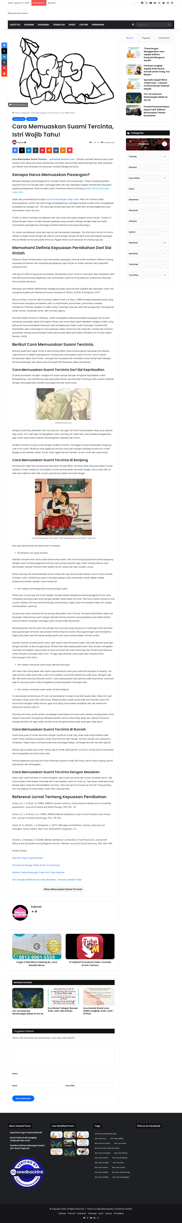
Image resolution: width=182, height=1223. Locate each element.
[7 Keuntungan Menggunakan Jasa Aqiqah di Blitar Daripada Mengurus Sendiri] (134, 52)
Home (17, 113)
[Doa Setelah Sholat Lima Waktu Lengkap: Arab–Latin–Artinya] (99, 996)
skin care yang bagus (120, 1177)
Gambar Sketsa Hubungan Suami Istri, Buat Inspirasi (38, 872)
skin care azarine (101, 1158)
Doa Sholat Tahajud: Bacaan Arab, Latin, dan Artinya (63, 1009)
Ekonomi (29, 24)
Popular (146, 38)
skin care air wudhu (102, 1143)
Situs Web (70, 1085)
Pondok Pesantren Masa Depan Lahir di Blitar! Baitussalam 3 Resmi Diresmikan (156, 111)
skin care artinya (120, 1153)
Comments (164, 38)
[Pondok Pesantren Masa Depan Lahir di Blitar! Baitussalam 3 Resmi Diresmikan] (134, 110)
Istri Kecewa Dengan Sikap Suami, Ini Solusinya (36, 865)
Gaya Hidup (19, 119)
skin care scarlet (118, 1167)
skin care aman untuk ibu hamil (107, 1148)
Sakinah (20, 142)
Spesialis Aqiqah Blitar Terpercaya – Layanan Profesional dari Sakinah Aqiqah (81, 3)
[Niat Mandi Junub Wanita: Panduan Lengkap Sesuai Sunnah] (70, 1152)
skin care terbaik (101, 1172)
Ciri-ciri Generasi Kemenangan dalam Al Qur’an (27, 1012)
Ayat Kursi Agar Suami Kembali (27, 858)
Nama (15, 1073)
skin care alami (120, 1143)
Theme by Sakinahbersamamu (100, 1209)
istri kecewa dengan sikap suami (62, 199)
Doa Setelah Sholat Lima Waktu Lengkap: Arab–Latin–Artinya (98, 1011)
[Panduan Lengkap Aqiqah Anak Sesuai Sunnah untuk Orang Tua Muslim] (134, 69)
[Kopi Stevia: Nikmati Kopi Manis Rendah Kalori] (83, 1151)
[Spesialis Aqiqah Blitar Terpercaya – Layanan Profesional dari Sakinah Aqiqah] (134, 83)
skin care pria (118, 1162)
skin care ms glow (102, 1162)
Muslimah (25, 113)
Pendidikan (98, 24)
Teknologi (59, 24)
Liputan (83, 24)
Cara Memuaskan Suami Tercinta (64, 889)
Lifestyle (15, 24)
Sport (72, 24)
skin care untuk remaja (121, 1172)
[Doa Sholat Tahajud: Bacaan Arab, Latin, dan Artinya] (63, 996)
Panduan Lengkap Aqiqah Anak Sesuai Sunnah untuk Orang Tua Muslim (156, 70)
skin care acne (100, 1138)
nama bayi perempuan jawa (106, 1134)
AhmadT (128, 1209)
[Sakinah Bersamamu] (18, 13)
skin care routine (101, 1167)
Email (14, 1085)
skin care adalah (116, 1138)
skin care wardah (101, 1177)
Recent (129, 38)
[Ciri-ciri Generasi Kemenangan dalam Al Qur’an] (28, 998)
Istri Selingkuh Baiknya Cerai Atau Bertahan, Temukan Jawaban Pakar (47, 879)
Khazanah (43, 24)
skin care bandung (119, 1158)
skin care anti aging (102, 1153)
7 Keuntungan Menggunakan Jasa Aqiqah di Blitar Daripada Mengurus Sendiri (154, 54)
